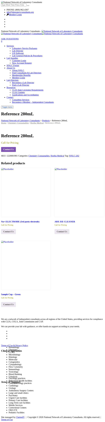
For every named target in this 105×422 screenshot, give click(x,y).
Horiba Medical (37, 123)
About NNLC (18, 70)
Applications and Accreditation (25, 95)
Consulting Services (20, 100)
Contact (10, 97)
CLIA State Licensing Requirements (27, 90)
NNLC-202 (74, 156)
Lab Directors (12, 80)
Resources (11, 87)
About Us (11, 68)
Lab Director (17, 51)
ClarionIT (20, 417)
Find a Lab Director (20, 85)
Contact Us (8, 149)
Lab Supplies (12, 58)
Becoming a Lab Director (23, 82)
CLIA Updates (18, 92)
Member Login (15, 14)
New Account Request (22, 63)
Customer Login (19, 60)
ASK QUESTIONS (10, 39)
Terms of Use (7, 419)
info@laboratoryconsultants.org (20, 12)
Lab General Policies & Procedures (27, 56)
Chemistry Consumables (18, 123)
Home (3, 123)
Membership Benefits (21, 75)
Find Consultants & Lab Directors (26, 73)
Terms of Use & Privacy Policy (14, 345)
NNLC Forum (13, 65)
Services (10, 46)
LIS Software (18, 53)
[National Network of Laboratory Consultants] (42, 32)
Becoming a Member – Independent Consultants (33, 102)
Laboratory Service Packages (24, 48)
